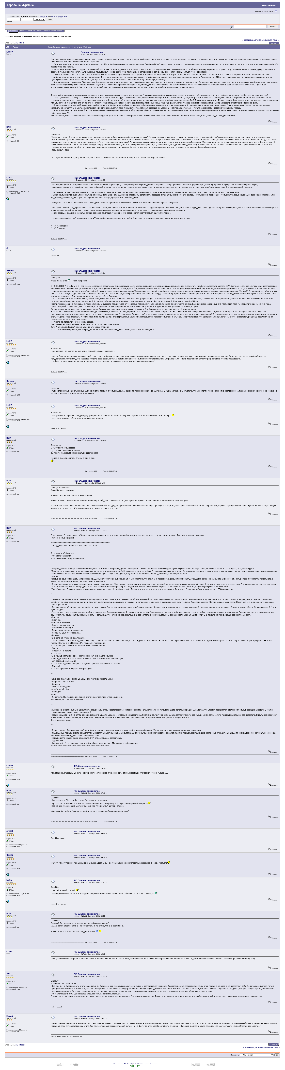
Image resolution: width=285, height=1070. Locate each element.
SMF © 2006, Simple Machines (145, 1064)
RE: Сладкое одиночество (87, 128)
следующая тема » (270, 40)
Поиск (39, 31)
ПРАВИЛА (23, 31)
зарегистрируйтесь (59, 16)
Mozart (9, 1016)
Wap (132, 1066)
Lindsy (9, 52)
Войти (46, 31)
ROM (8, 127)
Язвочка (10, 270)
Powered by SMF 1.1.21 (122, 1064)
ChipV (9, 951)
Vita (8, 974)
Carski (9, 766)
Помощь (31, 31)
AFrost (9, 831)
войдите (43, 16)
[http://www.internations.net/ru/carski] (7, 786)
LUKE (9, 177)
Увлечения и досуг (31, 36)
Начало (13, 31)
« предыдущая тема (251, 40)
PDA (138, 1066)
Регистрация (57, 31)
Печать (274, 43)
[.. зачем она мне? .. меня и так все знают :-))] (7, 199)
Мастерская (46, 36)
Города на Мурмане (13, 36)
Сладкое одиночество (62, 36)
